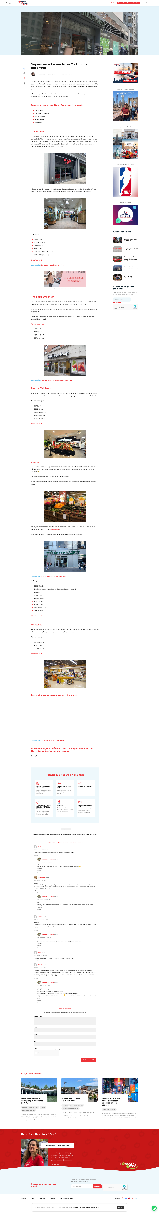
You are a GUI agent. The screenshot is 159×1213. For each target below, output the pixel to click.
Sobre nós (42, 1198)
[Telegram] (136, 1198)
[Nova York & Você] (23, 3)
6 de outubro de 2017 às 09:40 (44, 937)
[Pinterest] (129, 1198)
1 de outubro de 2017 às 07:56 (40, 955)
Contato (52, 1198)
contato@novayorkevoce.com (73, 942)
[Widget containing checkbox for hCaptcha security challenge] (125, 307)
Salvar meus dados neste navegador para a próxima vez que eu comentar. (55, 1049)
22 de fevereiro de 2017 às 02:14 (44, 862)
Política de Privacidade (66, 1198)
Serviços (23, 1198)
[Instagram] (122, 1198)
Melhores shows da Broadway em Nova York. (56, 380)
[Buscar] (151, 3)
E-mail (36, 1034)
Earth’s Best (55, 529)
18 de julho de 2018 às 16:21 (40, 967)
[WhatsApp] (24, 64)
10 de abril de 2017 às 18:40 (43, 899)
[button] (6, 3)
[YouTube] (132, 1198)
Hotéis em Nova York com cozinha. (53, 740)
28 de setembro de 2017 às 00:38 (41, 919)
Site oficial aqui (36, 260)
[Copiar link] (24, 78)
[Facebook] (24, 69)
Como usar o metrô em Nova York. (52, 265)
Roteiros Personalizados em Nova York (128, 3)
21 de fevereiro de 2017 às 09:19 (41, 850)
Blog (32, 1198)
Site (35, 1041)
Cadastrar (116, 302)
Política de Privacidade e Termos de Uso (87, 1207)
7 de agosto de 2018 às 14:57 (43, 985)
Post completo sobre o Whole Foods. (53, 576)
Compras (65, 829)
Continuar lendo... (56, 1164)
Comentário (38, 1016)
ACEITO (120, 1207)
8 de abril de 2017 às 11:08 (40, 880)
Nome (36, 1027)
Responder (36, 855)
